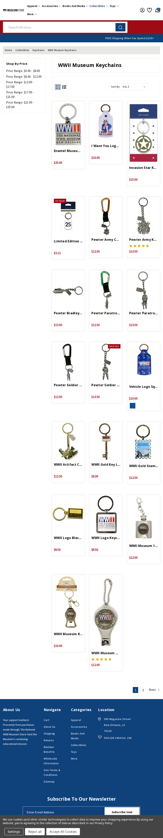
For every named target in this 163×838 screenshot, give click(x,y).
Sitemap (49, 781)
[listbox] (135, 86)
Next (153, 690)
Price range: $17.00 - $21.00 (20, 94)
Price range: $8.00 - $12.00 (23, 76)
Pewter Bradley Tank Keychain (68, 313)
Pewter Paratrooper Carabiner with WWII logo (105, 313)
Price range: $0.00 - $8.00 (23, 71)
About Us (49, 727)
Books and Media (74, 6)
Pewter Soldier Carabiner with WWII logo (68, 385)
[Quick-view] (68, 120)
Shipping (49, 733)
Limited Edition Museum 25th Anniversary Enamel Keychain (68, 241)
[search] (120, 27)
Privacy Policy (103, 823)
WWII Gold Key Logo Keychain (105, 464)
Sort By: (115, 86)
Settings (14, 831)
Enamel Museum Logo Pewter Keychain (68, 151)
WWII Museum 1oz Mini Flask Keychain (143, 546)
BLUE (132, 405)
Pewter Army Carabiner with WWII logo (105, 239)
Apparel (32, 6)
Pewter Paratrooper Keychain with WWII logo (143, 313)
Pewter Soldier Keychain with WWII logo (105, 385)
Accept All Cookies (63, 831)
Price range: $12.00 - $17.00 (20, 84)
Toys (113, 6)
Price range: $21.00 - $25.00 (20, 105)
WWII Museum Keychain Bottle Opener (68, 634)
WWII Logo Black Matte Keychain (68, 538)
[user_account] (141, 10)
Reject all (35, 831)
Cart (46, 720)
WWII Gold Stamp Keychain (143, 466)
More (30, 14)
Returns (49, 740)
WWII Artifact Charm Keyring (68, 464)
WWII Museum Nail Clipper (105, 653)
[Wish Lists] (149, 10)
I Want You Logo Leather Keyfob (105, 146)
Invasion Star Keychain (143, 167)
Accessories (50, 6)
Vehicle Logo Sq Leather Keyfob (143, 386)
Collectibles (97, 6)
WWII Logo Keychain (105, 538)
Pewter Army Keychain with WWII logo (143, 239)
